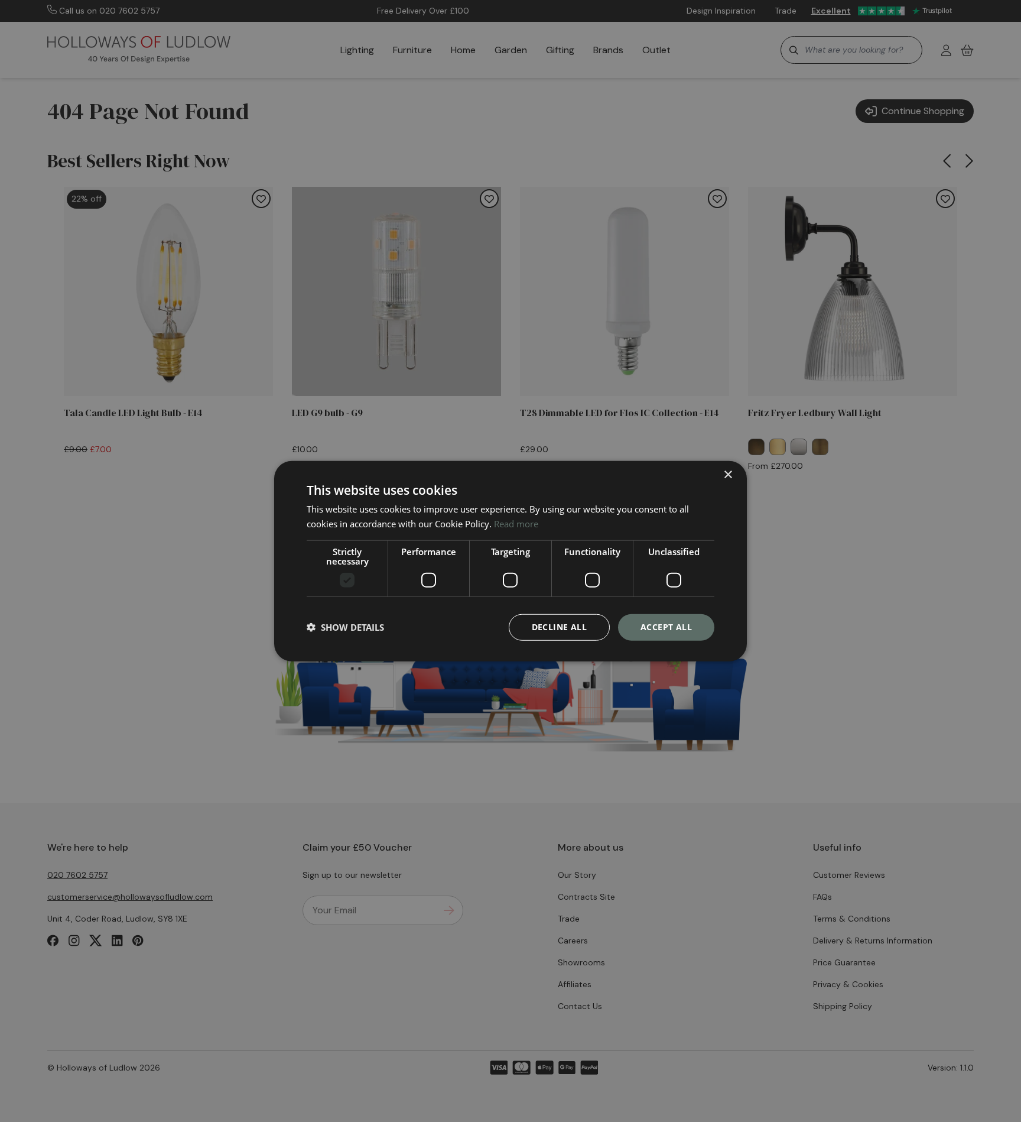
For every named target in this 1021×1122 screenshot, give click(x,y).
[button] (345, 627)
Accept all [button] (666, 627)
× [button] (727, 475)
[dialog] (510, 561)
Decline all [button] (559, 627)
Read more (516, 524)
